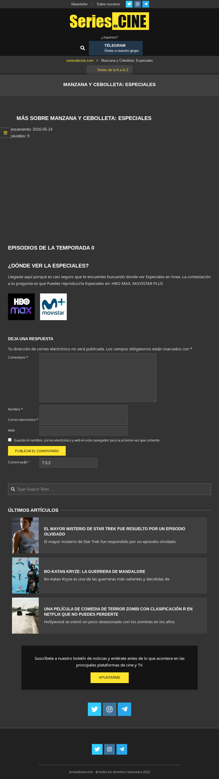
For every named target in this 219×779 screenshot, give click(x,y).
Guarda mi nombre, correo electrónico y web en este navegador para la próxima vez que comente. (87, 440)
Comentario (18, 357)
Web (11, 430)
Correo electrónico (23, 419)
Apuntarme (109, 678)
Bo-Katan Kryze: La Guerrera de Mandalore (94, 571)
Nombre (15, 409)
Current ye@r (19, 462)
